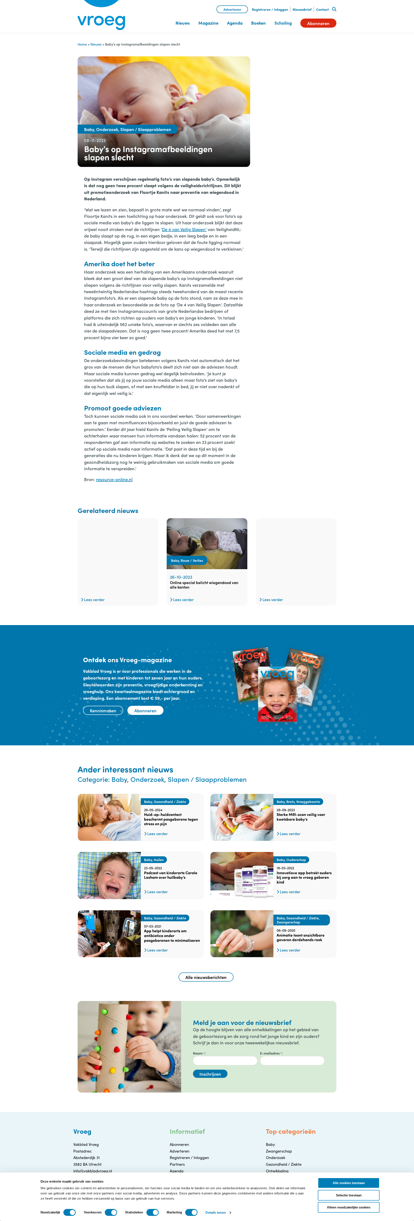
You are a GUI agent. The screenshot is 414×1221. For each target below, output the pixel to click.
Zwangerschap (279, 1151)
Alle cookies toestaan (349, 1183)
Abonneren (318, 23)
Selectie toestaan (349, 1195)
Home (82, 44)
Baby (270, 1144)
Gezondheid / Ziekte (283, 1164)
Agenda (235, 23)
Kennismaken (103, 710)
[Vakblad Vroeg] (101, 15)
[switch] (111, 1212)
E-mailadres (271, 1053)
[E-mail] (307, 75)
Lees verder (94, 599)
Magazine (208, 23)
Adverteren (232, 9)
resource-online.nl (114, 479)
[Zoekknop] (334, 9)
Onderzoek (275, 1157)
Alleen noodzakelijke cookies (348, 1207)
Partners (177, 1164)
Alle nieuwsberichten (206, 977)
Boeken (258, 23)
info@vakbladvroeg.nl (92, 1170)
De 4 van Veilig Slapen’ (184, 229)
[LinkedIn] (295, 75)
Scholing (283, 23)
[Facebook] (272, 75)
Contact (322, 9)
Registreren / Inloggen (270, 9)
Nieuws (183, 23)
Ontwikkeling (277, 1170)
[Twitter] (284, 75)
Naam (199, 1053)
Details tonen (215, 1212)
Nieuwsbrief (302, 9)
